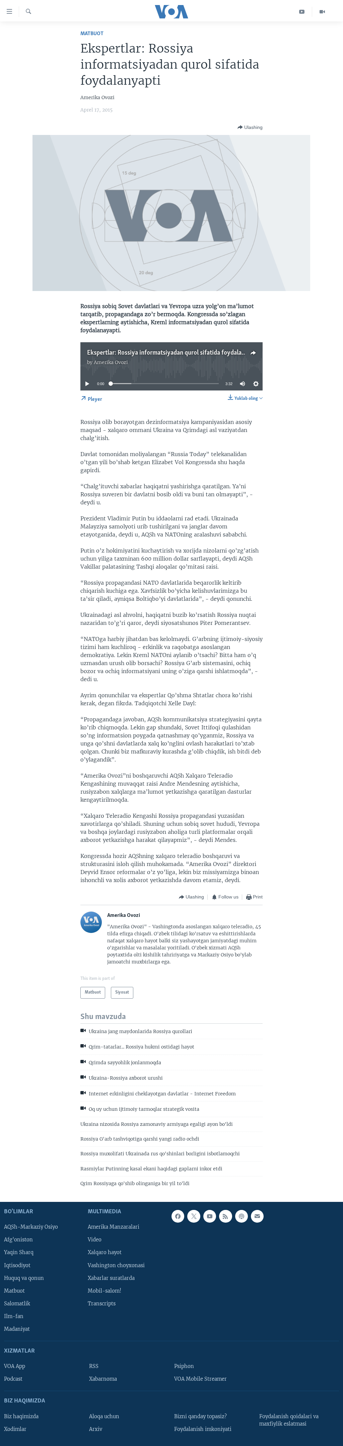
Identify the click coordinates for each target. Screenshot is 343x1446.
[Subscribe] (257, 1216)
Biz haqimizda (21, 1416)
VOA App (14, 1366)
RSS (93, 1366)
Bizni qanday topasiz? (200, 1416)
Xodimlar (15, 1429)
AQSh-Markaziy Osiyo (31, 1227)
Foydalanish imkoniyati (202, 1429)
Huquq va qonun (24, 1278)
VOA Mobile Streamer (200, 1379)
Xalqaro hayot (105, 1252)
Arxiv (95, 1429)
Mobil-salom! (104, 1291)
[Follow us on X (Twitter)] (193, 1216)
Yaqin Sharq (18, 1252)
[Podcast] (241, 1216)
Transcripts (102, 1303)
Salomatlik (17, 1303)
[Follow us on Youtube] (209, 1216)
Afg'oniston (18, 1240)
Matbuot (92, 34)
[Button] (250, 127)
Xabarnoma (103, 1379)
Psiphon (184, 1366)
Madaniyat (17, 1329)
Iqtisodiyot (17, 1265)
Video (94, 1240)
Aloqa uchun (104, 1416)
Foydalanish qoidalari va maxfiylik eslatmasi (289, 1420)
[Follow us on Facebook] (178, 1216)
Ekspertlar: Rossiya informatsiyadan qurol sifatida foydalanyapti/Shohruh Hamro (195, 353)
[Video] (322, 12)
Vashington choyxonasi (116, 1265)
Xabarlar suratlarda (111, 1278)
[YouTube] (302, 12)
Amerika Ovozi (111, 362)
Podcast (13, 1379)
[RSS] (225, 1216)
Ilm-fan (13, 1316)
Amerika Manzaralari (113, 1227)
